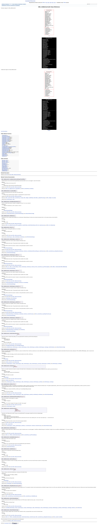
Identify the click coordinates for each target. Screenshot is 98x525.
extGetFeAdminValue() (10, 213)
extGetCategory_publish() (45, 363)
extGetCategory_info (5, 141)
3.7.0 (46, 2)
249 (7, 296)
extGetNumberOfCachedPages (7, 152)
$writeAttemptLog (5, 164)
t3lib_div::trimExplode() (51, 225)
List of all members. (4, 131)
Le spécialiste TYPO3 (7, 523)
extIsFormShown (4, 155)
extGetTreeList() (30, 313)
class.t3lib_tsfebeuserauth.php (15, 174)
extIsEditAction (4, 154)
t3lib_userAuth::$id (9, 197)
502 (7, 360)
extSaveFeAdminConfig (5, 149)
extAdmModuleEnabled (5, 148)
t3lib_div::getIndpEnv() (16, 188)
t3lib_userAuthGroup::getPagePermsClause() (43, 313)
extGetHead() (17, 236)
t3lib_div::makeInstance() (40, 225)
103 (7, 174)
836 (7, 404)
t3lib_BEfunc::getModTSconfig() (39, 197)
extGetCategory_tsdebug (6, 140)
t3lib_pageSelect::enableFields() (21, 225)
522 (7, 481)
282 (7, 249)
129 (7, 433)
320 (7, 312)
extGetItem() (22, 236)
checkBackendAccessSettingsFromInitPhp (8, 146)
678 (7, 494)
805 (7, 422)
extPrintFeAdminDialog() (8, 210)
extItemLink (4, 143)
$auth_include (4, 165)
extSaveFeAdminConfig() (29, 213)
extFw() (19, 266)
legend (49, 68)
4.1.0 (55, 2)
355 (7, 265)
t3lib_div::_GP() (8, 266)
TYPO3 (43, 2)
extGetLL (3, 153)
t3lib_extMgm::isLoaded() (51, 197)
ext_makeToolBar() (15, 266)
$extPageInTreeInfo (5, 168)
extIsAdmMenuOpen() (20, 345)
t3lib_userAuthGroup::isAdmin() (27, 188)
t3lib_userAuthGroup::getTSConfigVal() (42, 266)
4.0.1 (53, 2)
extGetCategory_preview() (36, 363)
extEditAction (4, 156)
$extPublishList (4, 167)
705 (7, 515)
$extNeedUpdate (4, 166)
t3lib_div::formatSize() (24, 282)
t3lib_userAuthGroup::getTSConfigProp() (29, 434)
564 (7, 196)
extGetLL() (33, 266)
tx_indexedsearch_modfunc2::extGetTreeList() (33, 425)
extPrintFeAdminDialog (5, 136)
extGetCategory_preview (6, 137)
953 (7, 223)
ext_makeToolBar (4, 145)
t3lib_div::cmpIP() (9, 188)
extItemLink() (79, 507)
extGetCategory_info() (27, 363)
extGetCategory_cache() (11, 363)
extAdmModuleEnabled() (10, 345)
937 (7, 466)
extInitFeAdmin (4, 135)
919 (7, 456)
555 (7, 235)
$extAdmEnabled (4, 170)
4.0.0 (51, 2)
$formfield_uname (5, 160)
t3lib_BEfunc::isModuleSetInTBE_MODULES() (59, 266)
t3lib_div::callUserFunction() (11, 225)
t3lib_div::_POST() (9, 434)
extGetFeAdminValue (5, 150)
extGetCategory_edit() (10, 199)
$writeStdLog (4, 163)
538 (7, 378)
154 (7, 506)
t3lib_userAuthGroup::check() (18, 197)
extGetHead (4, 142)
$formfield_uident (5, 161)
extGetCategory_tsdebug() (57, 363)
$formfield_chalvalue (5, 162)
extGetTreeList (4, 151)
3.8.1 (48, 2)
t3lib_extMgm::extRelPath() (28, 197)
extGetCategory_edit (5, 139)
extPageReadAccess (5, 147)
